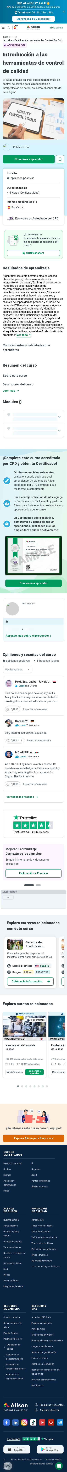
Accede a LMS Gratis (41, 1317)
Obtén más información (27, 981)
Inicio (5, 36)
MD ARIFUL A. (24, 752)
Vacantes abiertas (12, 1247)
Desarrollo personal (12, 1163)
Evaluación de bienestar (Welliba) (15, 1357)
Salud (34, 1175)
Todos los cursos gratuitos (44, 1237)
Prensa (6, 1275)
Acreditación (37, 1220)
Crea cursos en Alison (42, 1335)
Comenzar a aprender (35, 1072)
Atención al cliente (50, 1410)
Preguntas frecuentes (52, 1405)
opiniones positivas (22, 178)
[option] (33, 862)
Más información (15, 1072)
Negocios (36, 1169)
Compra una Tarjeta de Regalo (45, 1266)
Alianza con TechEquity (42, 1364)
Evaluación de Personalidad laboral (15, 1366)
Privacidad (16, 1459)
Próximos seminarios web (43, 1380)
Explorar (3, 27)
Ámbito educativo (39, 1186)
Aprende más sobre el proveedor (27, 635)
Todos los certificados (42, 1226)
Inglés (6, 1191)
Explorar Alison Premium (33, 873)
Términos (25, 1459)
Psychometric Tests (13, 1339)
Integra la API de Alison (42, 1346)
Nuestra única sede (12, 1241)
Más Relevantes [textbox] (13, 669)
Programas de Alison (13, 1286)
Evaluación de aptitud (13, 1347)
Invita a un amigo (39, 1358)
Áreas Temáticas (39, 1255)
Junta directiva (10, 1226)
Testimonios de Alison (42, 1243)
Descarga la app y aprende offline (47, 1340)
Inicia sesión (56, 27)
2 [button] (39, 887)
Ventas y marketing (40, 1181)
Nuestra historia (11, 1220)
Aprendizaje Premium (41, 1261)
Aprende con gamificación (43, 1352)
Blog (5, 1269)
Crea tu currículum (12, 1317)
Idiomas (7, 1175)
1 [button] (29, 887)
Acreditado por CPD (45, 218)
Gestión (7, 1169)
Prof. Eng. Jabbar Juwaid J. (32, 681)
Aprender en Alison (12, 1263)
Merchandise (37, 1385)
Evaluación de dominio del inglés (14, 1376)
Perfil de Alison (38, 1329)
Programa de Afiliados (41, 1323)
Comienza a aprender (29, 159)
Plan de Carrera (10, 1333)
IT (32, 1163)
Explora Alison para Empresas (33, 1138)
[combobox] (17, 669)
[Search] (6, 25)
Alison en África (11, 1280)
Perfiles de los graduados (43, 1249)
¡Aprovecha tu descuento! (33, 18)
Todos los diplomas (40, 1231)
